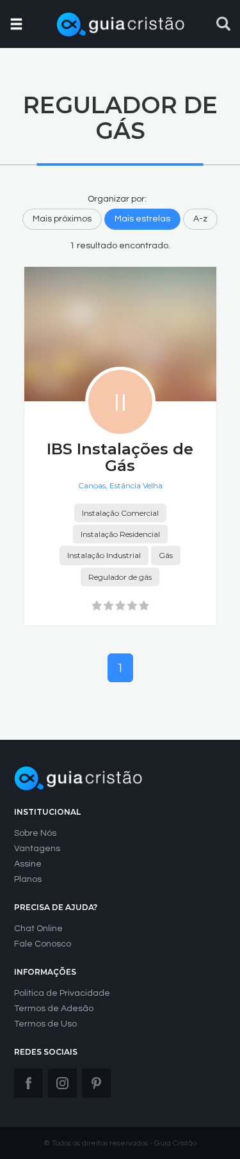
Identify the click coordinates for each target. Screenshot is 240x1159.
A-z (200, 218)
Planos (28, 879)
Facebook (28, 1083)
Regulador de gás (120, 577)
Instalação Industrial (104, 555)
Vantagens (37, 848)
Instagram (62, 1083)
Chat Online (38, 928)
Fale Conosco (42, 943)
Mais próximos (62, 218)
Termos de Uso (45, 1023)
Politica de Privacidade (62, 993)
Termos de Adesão (53, 1008)
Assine (28, 863)
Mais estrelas (142, 218)
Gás (166, 555)
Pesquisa (223, 24)
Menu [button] (17, 21)
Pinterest (96, 1083)
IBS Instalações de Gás (120, 457)
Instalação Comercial (120, 513)
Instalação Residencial (120, 534)
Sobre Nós (35, 833)
